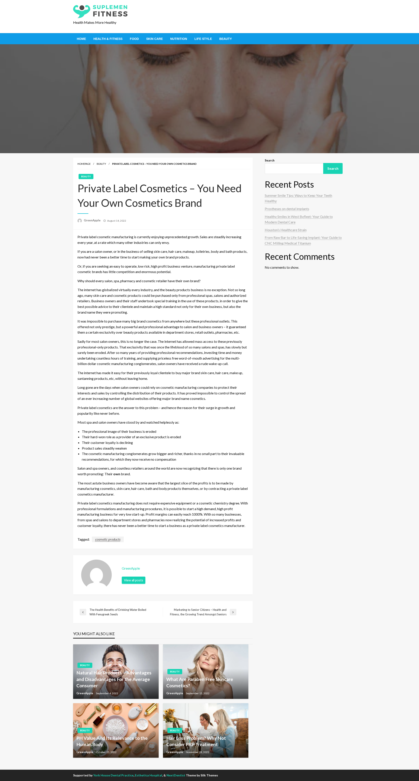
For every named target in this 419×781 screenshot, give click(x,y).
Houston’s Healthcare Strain (286, 230)
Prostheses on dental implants (287, 209)
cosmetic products (107, 539)
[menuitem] (81, 38)
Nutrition (178, 39)
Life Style (203, 39)
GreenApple (92, 220)
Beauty (225, 39)
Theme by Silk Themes (202, 775)
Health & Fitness (107, 39)
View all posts (133, 580)
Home (81, 39)
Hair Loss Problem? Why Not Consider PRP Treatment (196, 741)
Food (134, 39)
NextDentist (176, 775)
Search (270, 160)
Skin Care (154, 39)
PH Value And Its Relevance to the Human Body (112, 741)
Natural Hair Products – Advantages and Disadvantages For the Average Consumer (113, 679)
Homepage (84, 163)
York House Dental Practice (113, 775)
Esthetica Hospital (148, 775)
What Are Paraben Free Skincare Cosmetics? (199, 682)
